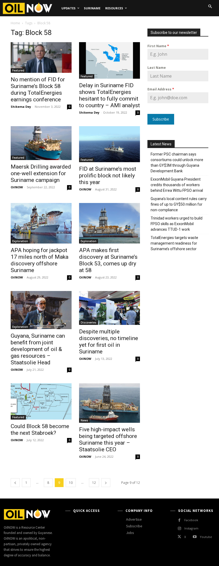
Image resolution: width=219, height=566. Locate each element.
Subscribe (160, 119)
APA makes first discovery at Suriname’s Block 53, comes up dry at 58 (108, 260)
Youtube (206, 537)
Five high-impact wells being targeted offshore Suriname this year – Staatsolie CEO (108, 439)
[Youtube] (194, 536)
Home (15, 23)
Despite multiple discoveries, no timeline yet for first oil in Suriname (108, 341)
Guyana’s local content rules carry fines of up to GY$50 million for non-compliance (179, 204)
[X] (179, 536)
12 (94, 482)
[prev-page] (15, 482)
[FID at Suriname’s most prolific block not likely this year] (109, 144)
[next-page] (105, 482)
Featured (18, 70)
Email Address (160, 89)
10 (71, 482)
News (84, 420)
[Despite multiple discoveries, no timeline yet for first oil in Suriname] (109, 308)
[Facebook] (179, 520)
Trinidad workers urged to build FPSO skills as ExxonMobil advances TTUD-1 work (176, 224)
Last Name (156, 67)
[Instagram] (179, 528)
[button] (210, 6)
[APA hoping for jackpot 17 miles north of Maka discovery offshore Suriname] (41, 223)
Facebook (191, 520)
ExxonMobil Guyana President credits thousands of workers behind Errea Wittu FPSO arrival (177, 185)
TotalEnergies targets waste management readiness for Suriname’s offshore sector (174, 243)
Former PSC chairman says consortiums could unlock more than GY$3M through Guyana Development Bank (177, 162)
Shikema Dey (21, 107)
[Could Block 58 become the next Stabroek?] (41, 401)
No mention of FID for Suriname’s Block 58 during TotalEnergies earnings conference (38, 89)
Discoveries (88, 322)
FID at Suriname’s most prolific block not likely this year (107, 175)
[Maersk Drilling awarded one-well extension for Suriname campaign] (41, 143)
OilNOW (17, 187)
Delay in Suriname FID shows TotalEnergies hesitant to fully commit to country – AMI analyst (109, 95)
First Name (158, 46)
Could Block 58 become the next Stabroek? (40, 429)
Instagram (191, 528)
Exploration (20, 241)
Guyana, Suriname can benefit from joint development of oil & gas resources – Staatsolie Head (38, 349)
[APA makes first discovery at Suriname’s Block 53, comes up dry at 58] (109, 223)
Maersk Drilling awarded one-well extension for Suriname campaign (41, 173)
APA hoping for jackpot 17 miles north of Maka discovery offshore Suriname (39, 260)
